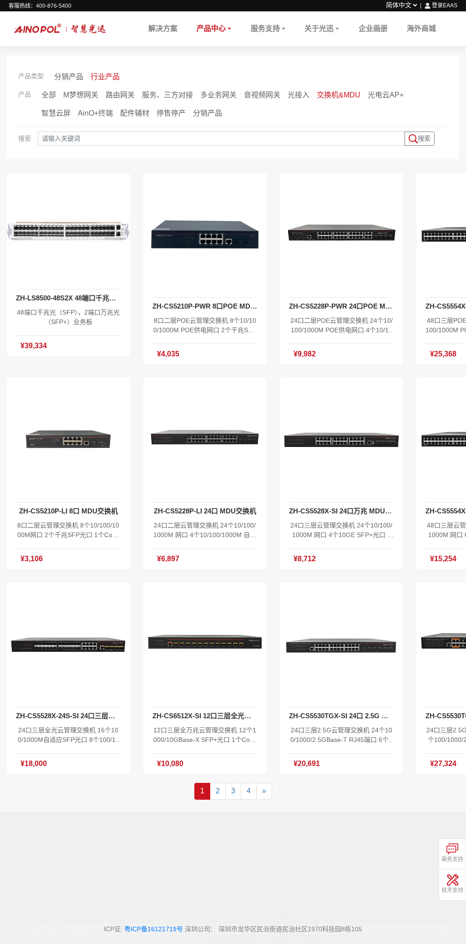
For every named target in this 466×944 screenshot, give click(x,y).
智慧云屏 (56, 113)
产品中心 (211, 28)
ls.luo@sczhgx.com (413, 895)
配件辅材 (134, 113)
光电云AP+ (386, 95)
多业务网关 (218, 95)
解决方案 (162, 28)
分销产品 (68, 77)
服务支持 (265, 28)
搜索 (424, 138)
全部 (48, 95)
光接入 (298, 95)
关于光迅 (319, 28)
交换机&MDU (338, 95)
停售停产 (171, 113)
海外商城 (421, 28)
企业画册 (373, 28)
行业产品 (105, 77)
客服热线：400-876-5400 (40, 6)
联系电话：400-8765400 (51, 868)
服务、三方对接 (167, 95)
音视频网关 (262, 95)
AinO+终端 (95, 113)
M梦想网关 (80, 95)
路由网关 (120, 95)
